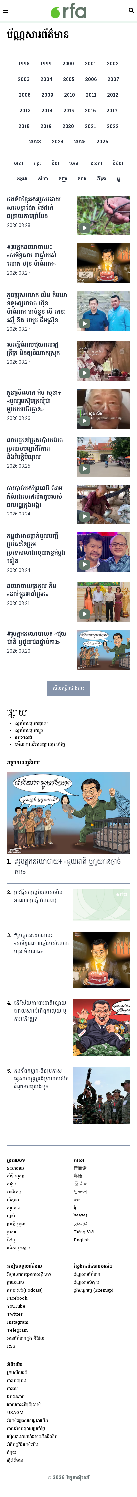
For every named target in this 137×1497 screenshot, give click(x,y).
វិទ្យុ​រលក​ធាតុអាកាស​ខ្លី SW (29, 1274)
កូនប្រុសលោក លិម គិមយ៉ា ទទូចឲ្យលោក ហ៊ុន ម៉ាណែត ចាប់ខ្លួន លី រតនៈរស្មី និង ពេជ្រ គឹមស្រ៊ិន (37, 308)
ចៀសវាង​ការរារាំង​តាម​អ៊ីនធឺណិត (32, 1437)
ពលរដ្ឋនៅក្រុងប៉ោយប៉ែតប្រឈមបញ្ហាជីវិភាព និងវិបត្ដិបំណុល (35, 449)
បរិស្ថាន (13, 1200)
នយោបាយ (15, 1168)
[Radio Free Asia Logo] (68, 10)
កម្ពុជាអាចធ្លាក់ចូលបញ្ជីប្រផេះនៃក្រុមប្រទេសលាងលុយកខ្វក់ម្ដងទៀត (36, 549)
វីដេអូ (11, 1240)
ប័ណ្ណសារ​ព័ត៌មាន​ (87, 1274)
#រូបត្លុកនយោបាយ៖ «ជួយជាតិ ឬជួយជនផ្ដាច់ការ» (37, 638)
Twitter (15, 1314)
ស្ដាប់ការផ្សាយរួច (29, 730)
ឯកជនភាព (16, 1397)
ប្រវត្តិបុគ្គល (16, 1224)
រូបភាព (12, 1232)
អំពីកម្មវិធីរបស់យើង (22, 1445)
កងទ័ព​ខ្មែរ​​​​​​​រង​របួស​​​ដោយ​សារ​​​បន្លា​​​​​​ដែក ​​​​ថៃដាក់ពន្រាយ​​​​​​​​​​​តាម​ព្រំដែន (34, 208)
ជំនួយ (11, 1453)
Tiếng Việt (84, 1232)
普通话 (80, 1168)
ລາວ (77, 1200)
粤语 (78, 1176)
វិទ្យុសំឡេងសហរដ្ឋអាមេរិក (27, 1421)
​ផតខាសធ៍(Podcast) (25, 1290)
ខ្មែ (76, 1208)
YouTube (16, 1306)
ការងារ (12, 1389)
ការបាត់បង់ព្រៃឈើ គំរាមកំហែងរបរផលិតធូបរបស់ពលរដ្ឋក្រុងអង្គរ (35, 497)
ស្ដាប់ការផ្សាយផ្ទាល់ (31, 723)
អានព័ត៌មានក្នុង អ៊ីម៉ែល (25, 1338)
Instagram (18, 1322)
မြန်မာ (80, 1184)
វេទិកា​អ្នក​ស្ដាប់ (18, 1248)
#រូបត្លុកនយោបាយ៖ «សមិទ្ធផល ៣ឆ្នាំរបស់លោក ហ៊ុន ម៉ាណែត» (32, 256)
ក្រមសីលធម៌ (17, 1373)
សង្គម (11, 1184)
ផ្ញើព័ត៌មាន (15, 1460)
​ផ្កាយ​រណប (15, 1282)
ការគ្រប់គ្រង (16, 1381)
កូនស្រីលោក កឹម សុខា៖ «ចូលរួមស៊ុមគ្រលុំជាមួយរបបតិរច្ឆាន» (34, 401)
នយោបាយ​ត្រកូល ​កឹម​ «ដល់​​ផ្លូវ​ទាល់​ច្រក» (31, 590)
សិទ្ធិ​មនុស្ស (15, 1176)
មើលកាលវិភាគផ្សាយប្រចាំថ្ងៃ (40, 744)
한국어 (80, 1192)
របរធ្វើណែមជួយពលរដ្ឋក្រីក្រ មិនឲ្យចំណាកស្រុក (33, 349)
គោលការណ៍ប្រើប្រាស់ (24, 1405)
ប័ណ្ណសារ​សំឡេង (86, 1282)
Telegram (17, 1330)
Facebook (17, 1298)
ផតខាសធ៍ (23, 737)
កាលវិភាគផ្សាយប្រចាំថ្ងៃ (26, 1429)
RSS (11, 1346)
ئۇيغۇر (81, 1224)
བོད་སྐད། (81, 1216)
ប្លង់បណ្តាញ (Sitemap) (93, 1290)
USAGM (15, 1413)
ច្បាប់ (11, 1216)
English (82, 1240)
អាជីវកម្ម (14, 1192)
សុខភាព (13, 1208)
